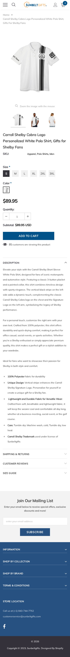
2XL (42, 173)
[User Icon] (55, 5)
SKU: (6, 154)
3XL (52, 173)
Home (6, 14)
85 (10, 244)
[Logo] (35, 4)
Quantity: (8, 209)
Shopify (59, 648)
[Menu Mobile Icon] (5, 5)
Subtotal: (8, 225)
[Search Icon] (14, 5)
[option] (35, 66)
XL (33, 173)
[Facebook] (4, 626)
